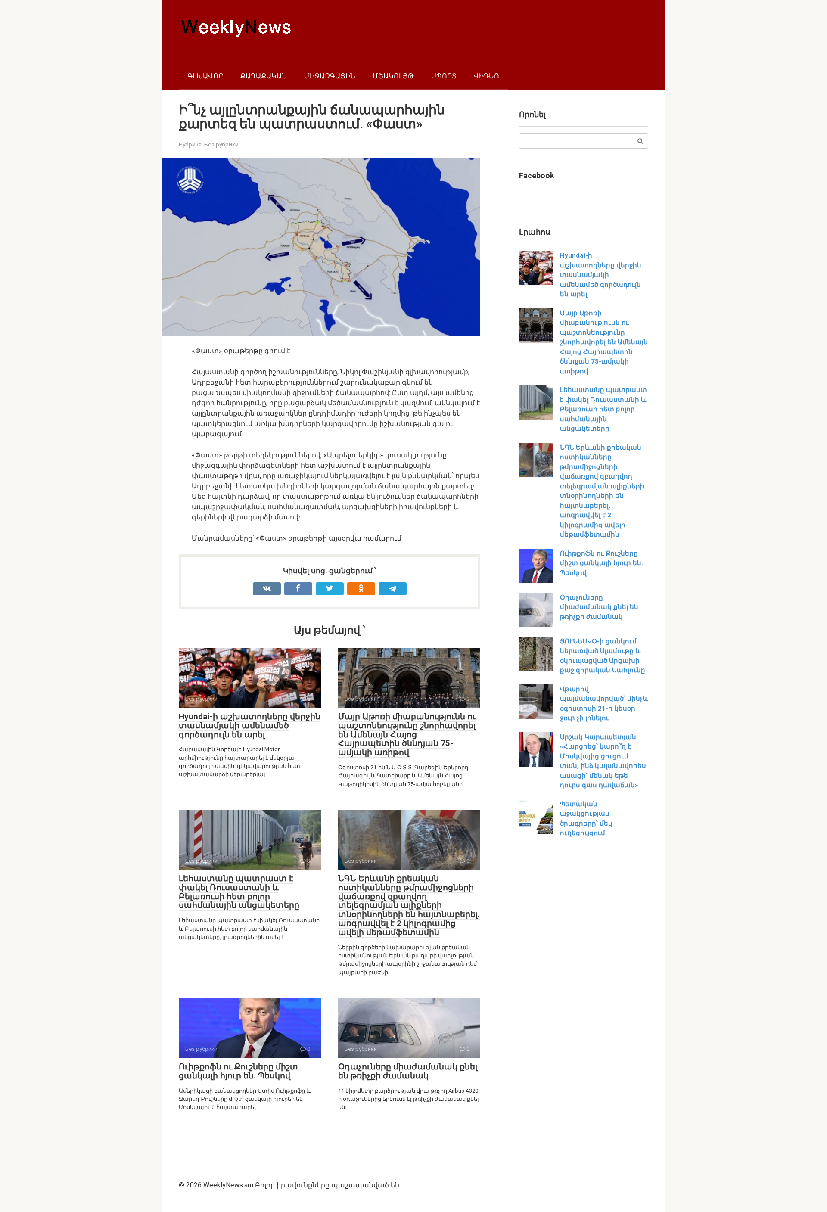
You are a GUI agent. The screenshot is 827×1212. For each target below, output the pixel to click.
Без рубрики (221, 144)
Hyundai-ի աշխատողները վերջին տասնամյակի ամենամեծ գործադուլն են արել (249, 726)
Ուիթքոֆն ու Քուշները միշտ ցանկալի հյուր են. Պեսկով (238, 1071)
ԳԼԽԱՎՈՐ (205, 76)
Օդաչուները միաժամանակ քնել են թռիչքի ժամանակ (407, 1071)
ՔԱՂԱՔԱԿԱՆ (263, 76)
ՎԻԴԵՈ (486, 76)
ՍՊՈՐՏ (444, 76)
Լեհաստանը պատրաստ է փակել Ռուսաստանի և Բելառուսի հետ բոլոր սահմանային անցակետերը (239, 892)
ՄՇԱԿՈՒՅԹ (393, 76)
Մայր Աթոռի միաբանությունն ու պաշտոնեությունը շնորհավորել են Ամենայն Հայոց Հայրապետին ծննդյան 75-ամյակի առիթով (407, 735)
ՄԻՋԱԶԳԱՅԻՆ (329, 76)
